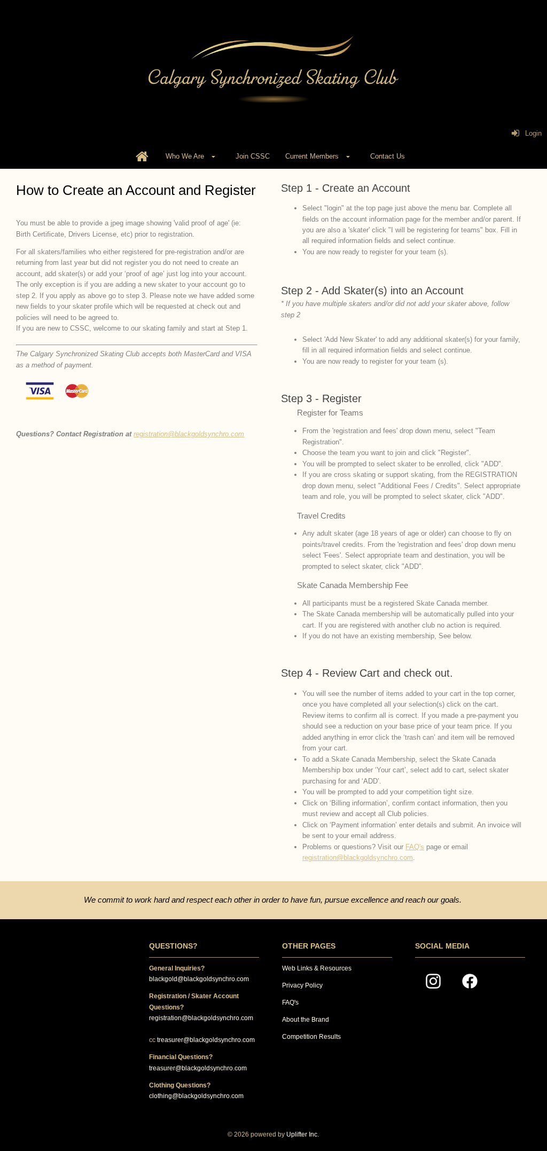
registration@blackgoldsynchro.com (189, 434)
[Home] (142, 157)
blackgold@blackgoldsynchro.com (199, 979)
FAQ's (414, 847)
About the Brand (305, 1019)
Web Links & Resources (316, 968)
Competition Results (311, 1036)
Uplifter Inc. (302, 1134)
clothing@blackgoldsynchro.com (196, 1096)
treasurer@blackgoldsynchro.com (206, 1040)
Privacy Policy (302, 985)
